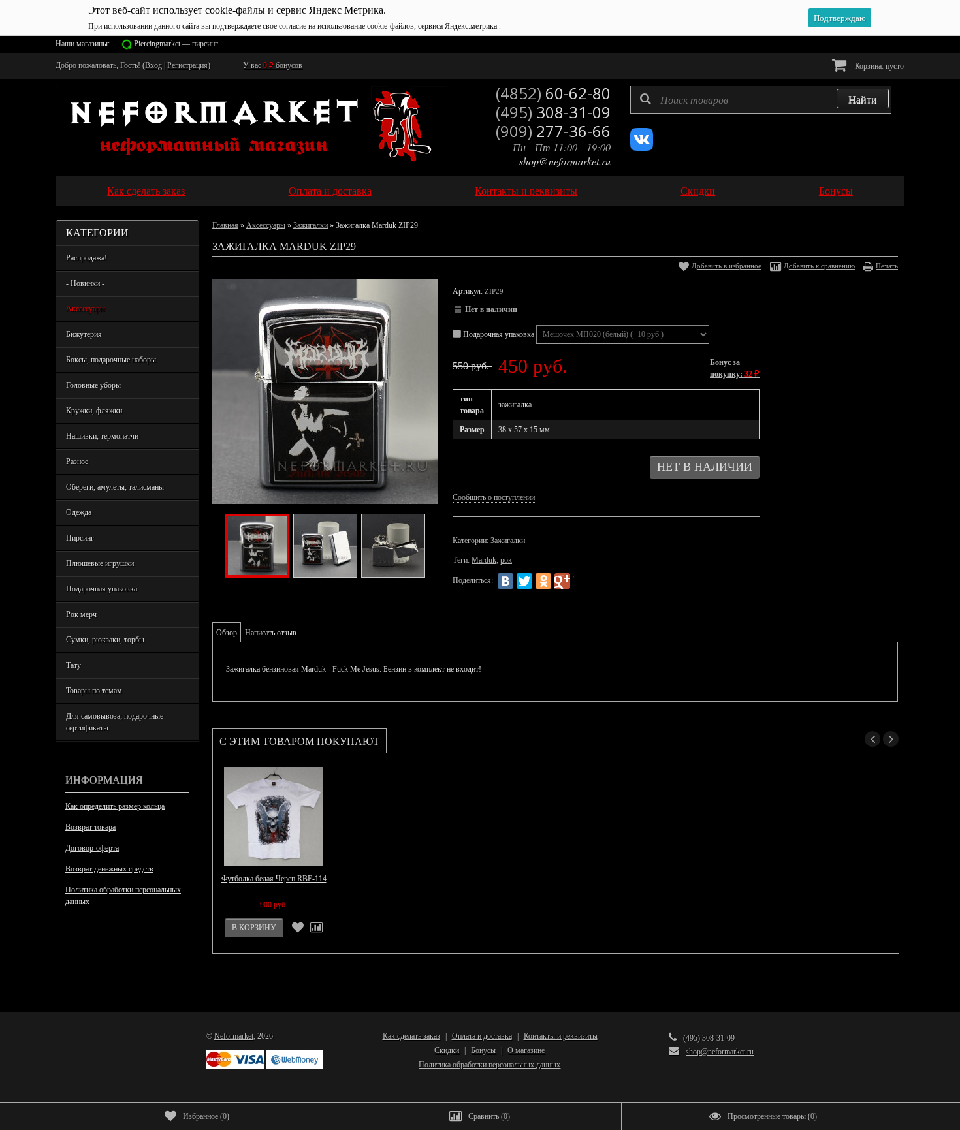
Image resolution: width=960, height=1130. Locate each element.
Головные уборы (93, 385)
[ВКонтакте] (505, 581)
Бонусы (836, 190)
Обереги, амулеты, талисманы (115, 487)
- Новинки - (85, 283)
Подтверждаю (840, 18)
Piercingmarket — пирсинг (176, 43)
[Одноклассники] (543, 581)
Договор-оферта (92, 848)
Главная (225, 225)
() (206, 1116)
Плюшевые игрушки (100, 563)
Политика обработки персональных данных (123, 895)
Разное (77, 461)
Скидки (697, 190)
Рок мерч (81, 614)
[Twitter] (524, 581)
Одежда (78, 512)
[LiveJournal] (581, 581)
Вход (153, 65)
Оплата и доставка (330, 190)
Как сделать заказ (146, 190)
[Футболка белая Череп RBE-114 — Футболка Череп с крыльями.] (274, 816)
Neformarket (233, 1036)
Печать (887, 266)
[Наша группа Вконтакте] (641, 148)
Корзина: (878, 66)
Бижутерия (84, 334)
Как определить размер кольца (115, 806)
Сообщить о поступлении (494, 497)
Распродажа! (86, 257)
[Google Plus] (562, 581)
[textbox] (760, 100)
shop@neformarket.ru (565, 161)
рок (506, 560)
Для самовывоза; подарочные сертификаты (114, 722)
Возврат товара (90, 827)
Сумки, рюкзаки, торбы (105, 639)
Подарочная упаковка (101, 588)
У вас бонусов (272, 65)
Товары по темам (94, 690)
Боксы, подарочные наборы (111, 359)
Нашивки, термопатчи (102, 436)
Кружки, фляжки (94, 410)
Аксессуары (85, 308)
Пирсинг (80, 537)
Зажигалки (310, 225)
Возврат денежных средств (109, 868)
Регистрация (187, 65)
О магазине (526, 1050)
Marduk (484, 560)
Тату (73, 665)
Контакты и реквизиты (526, 190)
